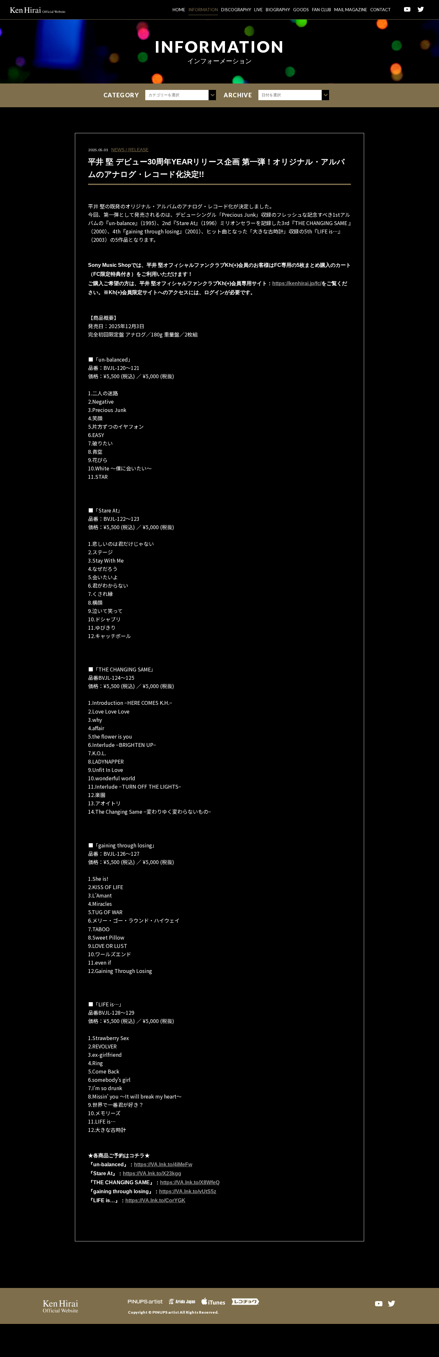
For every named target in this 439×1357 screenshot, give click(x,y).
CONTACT (380, 9)
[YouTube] (378, 1303)
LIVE (258, 9)
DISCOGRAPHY (236, 9)
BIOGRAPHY (278, 9)
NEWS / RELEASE (129, 149)
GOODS (301, 9)
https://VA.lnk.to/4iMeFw (163, 1164)
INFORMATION (203, 9)
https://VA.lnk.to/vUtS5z (187, 1191)
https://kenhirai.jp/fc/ (296, 283)
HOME (179, 9)
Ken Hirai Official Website (38, 9)
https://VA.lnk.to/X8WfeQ (190, 1182)
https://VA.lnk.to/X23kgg (152, 1173)
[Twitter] (391, 1303)
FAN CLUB (321, 9)
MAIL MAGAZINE (350, 9)
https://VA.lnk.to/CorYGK (155, 1200)
